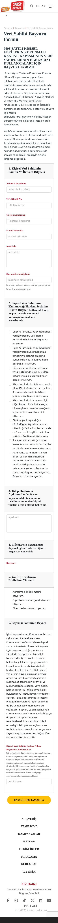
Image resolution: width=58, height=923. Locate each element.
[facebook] (8, 900)
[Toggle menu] (6, 15)
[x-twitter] (32, 900)
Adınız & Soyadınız (16, 183)
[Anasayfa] (12, 6)
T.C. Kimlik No (14, 199)
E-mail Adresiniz (14, 230)
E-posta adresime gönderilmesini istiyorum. (32, 602)
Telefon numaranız (15, 215)
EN (37, 6)
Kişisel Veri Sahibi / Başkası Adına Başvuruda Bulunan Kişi (28, 761)
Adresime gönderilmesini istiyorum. (27, 594)
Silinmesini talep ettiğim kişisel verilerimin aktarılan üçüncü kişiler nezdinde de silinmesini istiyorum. (32, 444)
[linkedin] (40, 900)
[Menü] (51, 6)
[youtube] (49, 900)
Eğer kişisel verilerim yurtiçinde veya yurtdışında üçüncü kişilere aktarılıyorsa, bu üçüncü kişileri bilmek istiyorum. (31, 374)
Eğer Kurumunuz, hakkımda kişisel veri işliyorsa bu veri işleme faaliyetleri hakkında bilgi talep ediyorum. (32, 338)
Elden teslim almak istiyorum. (29, 608)
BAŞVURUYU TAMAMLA (29, 800)
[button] (31, 6)
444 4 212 (30, 906)
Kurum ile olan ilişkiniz (18, 274)
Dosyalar (11, 563)
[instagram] (16, 900)
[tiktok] (24, 900)
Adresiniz (11, 246)
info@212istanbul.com (31, 910)
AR (43, 6)
